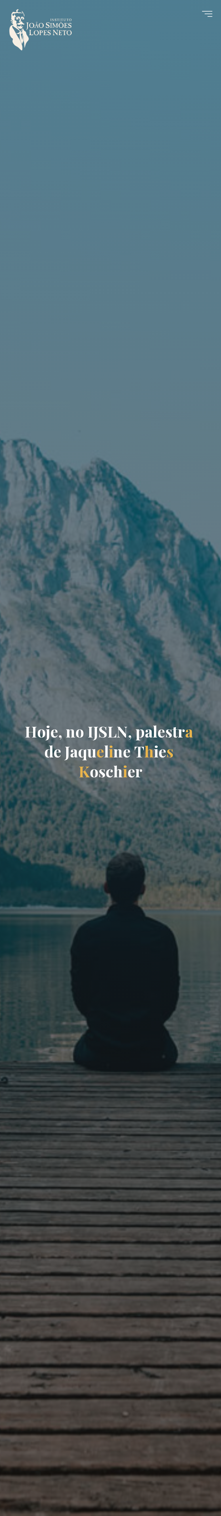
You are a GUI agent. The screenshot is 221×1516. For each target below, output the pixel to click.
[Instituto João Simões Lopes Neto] (46, 26)
